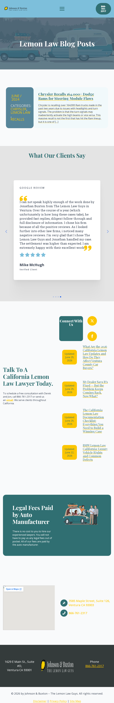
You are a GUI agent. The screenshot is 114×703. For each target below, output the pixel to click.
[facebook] (92, 336)
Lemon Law (20, 112)
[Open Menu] (62, 8)
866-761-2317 (94, 666)
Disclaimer (40, 701)
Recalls (17, 119)
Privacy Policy (58, 701)
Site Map (75, 701)
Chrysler (18, 109)
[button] (6, 231)
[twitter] (92, 321)
